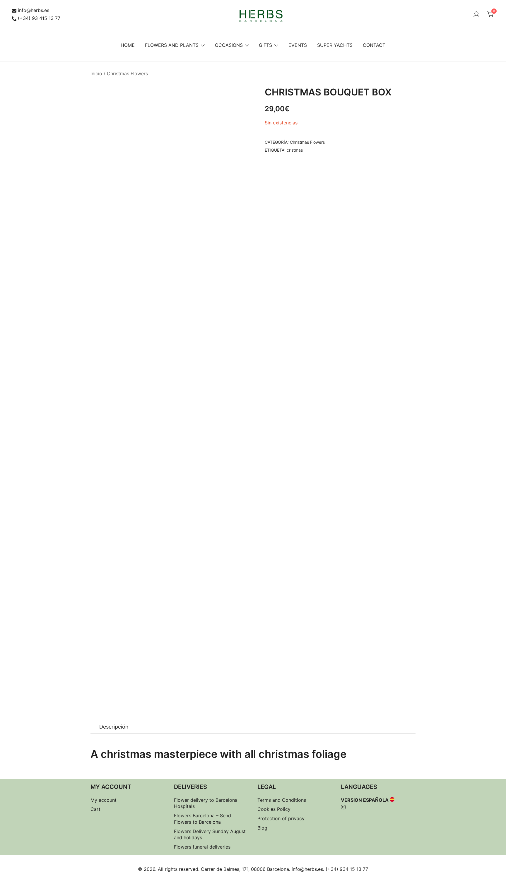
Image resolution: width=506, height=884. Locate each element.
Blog (262, 828)
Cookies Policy (273, 809)
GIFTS (265, 45)
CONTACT (374, 45)
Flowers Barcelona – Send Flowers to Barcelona (202, 819)
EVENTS (297, 45)
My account (103, 800)
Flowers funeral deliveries (202, 847)
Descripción (114, 727)
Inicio (96, 73)
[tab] (113, 726)
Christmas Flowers (127, 73)
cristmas (295, 150)
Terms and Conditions (281, 800)
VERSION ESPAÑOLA (365, 800)
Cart (95, 809)
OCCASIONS (229, 45)
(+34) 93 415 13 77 (39, 18)
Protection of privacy (281, 818)
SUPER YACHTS (335, 45)
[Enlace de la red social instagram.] (343, 806)
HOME (128, 45)
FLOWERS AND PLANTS (172, 45)
